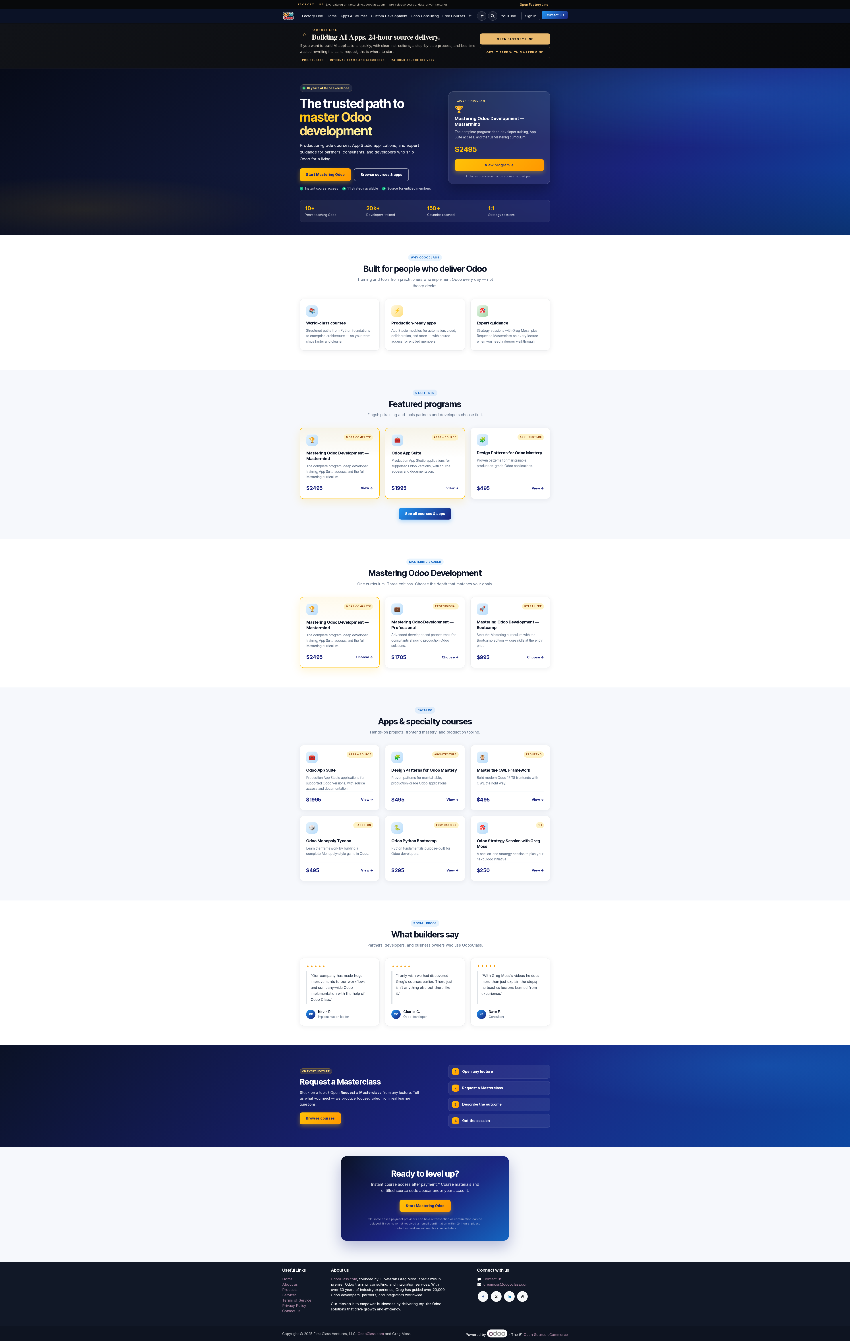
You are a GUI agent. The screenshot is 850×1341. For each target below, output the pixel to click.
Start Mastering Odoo (325, 174)
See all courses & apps (425, 513)
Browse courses (320, 1118)
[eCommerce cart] (481, 16)
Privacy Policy (294, 1305)
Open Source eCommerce (546, 1334)
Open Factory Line (515, 39)
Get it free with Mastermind (515, 52)
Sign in (530, 16)
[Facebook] (483, 1296)
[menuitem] (312, 16)
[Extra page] (522, 1296)
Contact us (291, 1311)
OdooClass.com (344, 1279)
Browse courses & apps (381, 174)
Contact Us (554, 15)
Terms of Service (296, 1300)
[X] (496, 1296)
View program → (499, 165)
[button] (492, 16)
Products (290, 1289)
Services (289, 1295)
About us (290, 1284)
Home (287, 1279)
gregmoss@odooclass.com (505, 1284)
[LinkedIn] (509, 1296)
